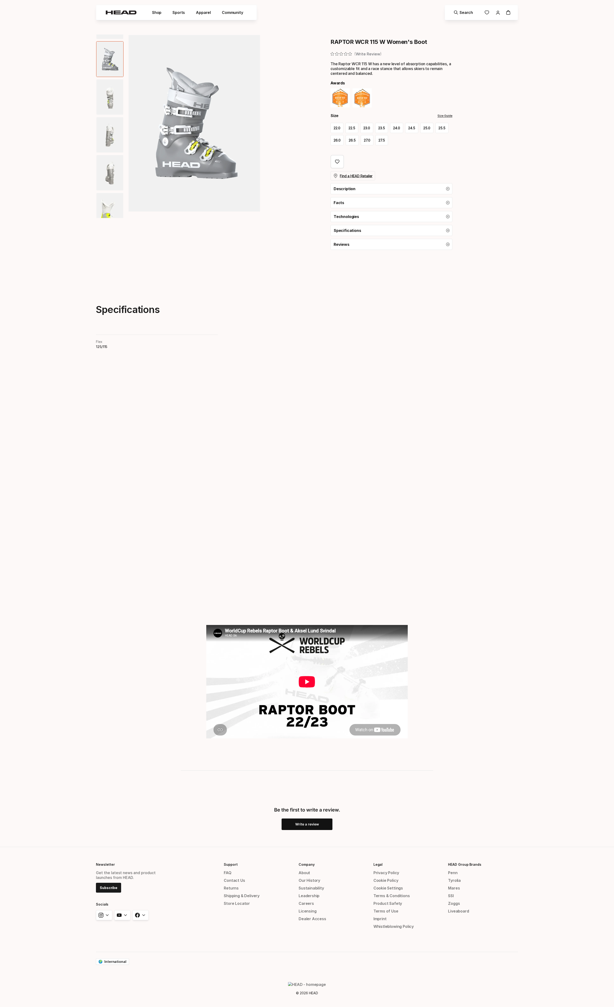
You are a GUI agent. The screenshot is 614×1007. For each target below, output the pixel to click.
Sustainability (311, 888)
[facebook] (140, 915)
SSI (451, 895)
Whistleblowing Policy (393, 926)
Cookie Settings (388, 888)
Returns (231, 888)
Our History (309, 880)
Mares (454, 888)
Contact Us (234, 880)
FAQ (227, 872)
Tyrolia (454, 880)
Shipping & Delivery (242, 895)
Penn (452, 872)
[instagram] (104, 915)
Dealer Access (312, 918)
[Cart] (508, 12)
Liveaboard (458, 911)
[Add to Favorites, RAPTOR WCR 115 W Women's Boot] (337, 161)
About (304, 872)
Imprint (380, 918)
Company (306, 864)
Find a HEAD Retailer (356, 176)
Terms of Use (385, 911)
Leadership (309, 895)
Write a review (307, 824)
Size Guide (444, 116)
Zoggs (454, 903)
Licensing (307, 911)
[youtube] (122, 915)
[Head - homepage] (121, 12)
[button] (391, 188)
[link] (487, 12)
